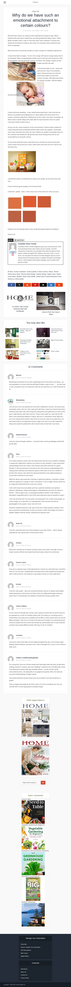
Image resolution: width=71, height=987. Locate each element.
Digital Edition (25, 956)
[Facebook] (13, 252)
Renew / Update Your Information (30, 947)
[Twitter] (10, 252)
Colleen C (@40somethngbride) (27, 658)
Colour (11, 271)
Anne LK (19, 523)
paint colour (52, 274)
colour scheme (43, 271)
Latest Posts (20, 240)
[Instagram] (15, 252)
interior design (41, 274)
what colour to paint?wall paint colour (49, 276)
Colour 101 (35, 11)
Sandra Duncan (21, 435)
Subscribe (24, 944)
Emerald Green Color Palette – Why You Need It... (26, 330)
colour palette (32, 271)
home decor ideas (14, 274)
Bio (11, 240)
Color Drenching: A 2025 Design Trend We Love (56, 330)
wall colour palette (30, 276)
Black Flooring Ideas (57, 340)
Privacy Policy (25, 978)
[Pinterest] (13, 254)
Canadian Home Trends (41, 30)
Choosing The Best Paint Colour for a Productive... (25, 341)
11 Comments (27, 30)
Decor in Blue (55, 351)
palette (19, 276)
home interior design (28, 274)
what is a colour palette (16, 279)
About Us (23, 972)
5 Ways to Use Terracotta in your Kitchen (25, 352)
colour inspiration (20, 271)
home (57, 271)
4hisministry (20, 400)
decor (51, 271)
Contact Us (24, 975)
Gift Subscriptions (26, 950)
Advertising (24, 969)
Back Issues (24, 953)
